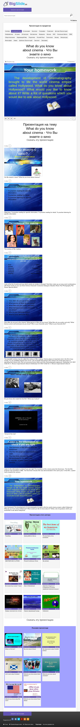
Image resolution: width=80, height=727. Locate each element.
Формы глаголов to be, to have (13, 611)
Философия (8, 40)
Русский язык (40, 37)
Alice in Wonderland (29, 586)
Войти (74, 20)
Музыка (49, 34)
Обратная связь (28, 724)
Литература (25, 34)
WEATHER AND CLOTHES (12, 561)
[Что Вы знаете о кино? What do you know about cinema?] (23, 175)
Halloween (45, 611)
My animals (46, 561)
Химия (15, 40)
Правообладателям (16, 724)
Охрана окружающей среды (31, 611)
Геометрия (50, 31)
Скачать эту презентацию (40, 57)
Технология (49, 37)
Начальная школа (62, 34)
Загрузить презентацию (17, 9)
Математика (33, 34)
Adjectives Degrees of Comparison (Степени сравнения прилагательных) (51, 587)
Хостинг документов (48, 724)
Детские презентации (61, 31)
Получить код (10, 61)
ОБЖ (70, 34)
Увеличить (72, 61)
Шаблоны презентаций (25, 40)
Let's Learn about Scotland (12, 674)
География (42, 31)
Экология (36, 40)
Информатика (9, 34)
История (17, 34)
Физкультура (64, 37)
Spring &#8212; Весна (30, 536)
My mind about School (30, 649)
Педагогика (32, 37)
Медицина (42, 34)
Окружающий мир (22, 37)
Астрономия (26, 31)
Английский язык (16, 31)
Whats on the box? (10, 649)
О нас (6, 724)
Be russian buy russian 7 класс (13, 586)
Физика (57, 37)
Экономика (44, 40)
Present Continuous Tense (31, 561)
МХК (54, 34)
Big (18, 3)
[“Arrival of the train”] (23, 432)
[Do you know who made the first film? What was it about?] (23, 397)
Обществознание (10, 37)
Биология (34, 31)
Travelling (8, 536)
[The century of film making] (23, 247)
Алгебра (7, 31)
